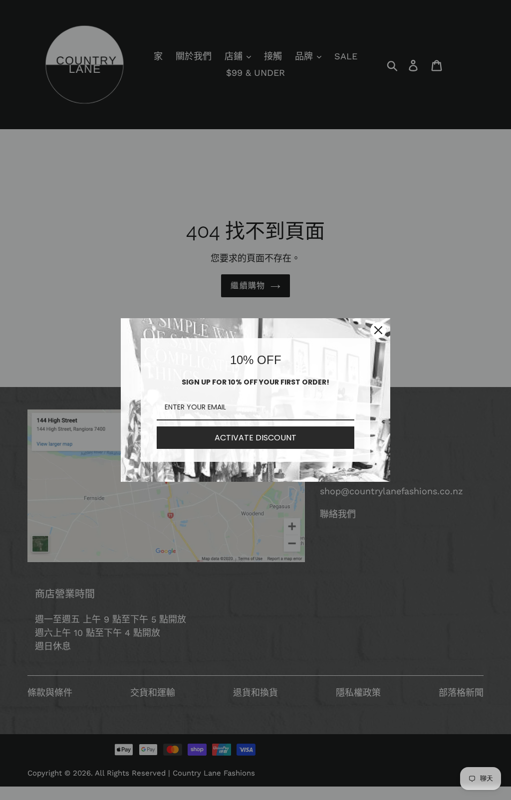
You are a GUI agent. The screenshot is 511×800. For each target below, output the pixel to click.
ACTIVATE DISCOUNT (255, 437)
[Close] (378, 330)
